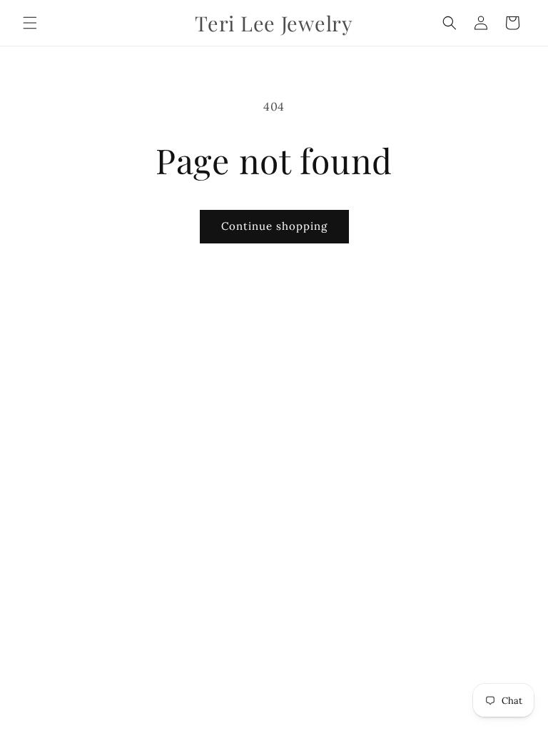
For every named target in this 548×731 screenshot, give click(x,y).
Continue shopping (274, 226)
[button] (30, 23)
